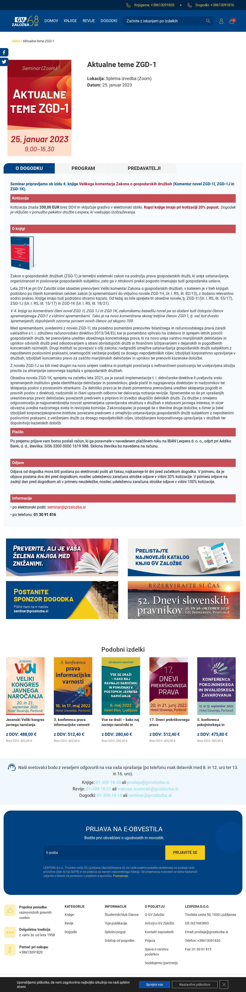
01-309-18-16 (109, 795)
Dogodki (109, 21)
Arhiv (16, 41)
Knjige (70, 21)
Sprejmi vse (154, 984)
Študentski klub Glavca (122, 915)
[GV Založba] (28, 21)
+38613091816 (222, 5)
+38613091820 (162, 5)
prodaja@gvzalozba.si (148, 782)
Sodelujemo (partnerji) (161, 963)
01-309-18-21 (98, 788)
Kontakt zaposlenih (159, 932)
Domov (51, 21)
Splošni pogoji (115, 932)
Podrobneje (120, 876)
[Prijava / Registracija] (221, 21)
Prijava (150, 940)
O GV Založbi (154, 915)
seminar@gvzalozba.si (150, 795)
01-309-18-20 (108, 782)
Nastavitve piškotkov (194, 984)
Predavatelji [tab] (144, 168)
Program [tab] (83, 168)
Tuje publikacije (116, 923)
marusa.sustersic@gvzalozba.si (147, 788)
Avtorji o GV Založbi (159, 923)
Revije (89, 21)
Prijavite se (185, 852)
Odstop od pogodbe (119, 940)
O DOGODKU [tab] (29, 168)
